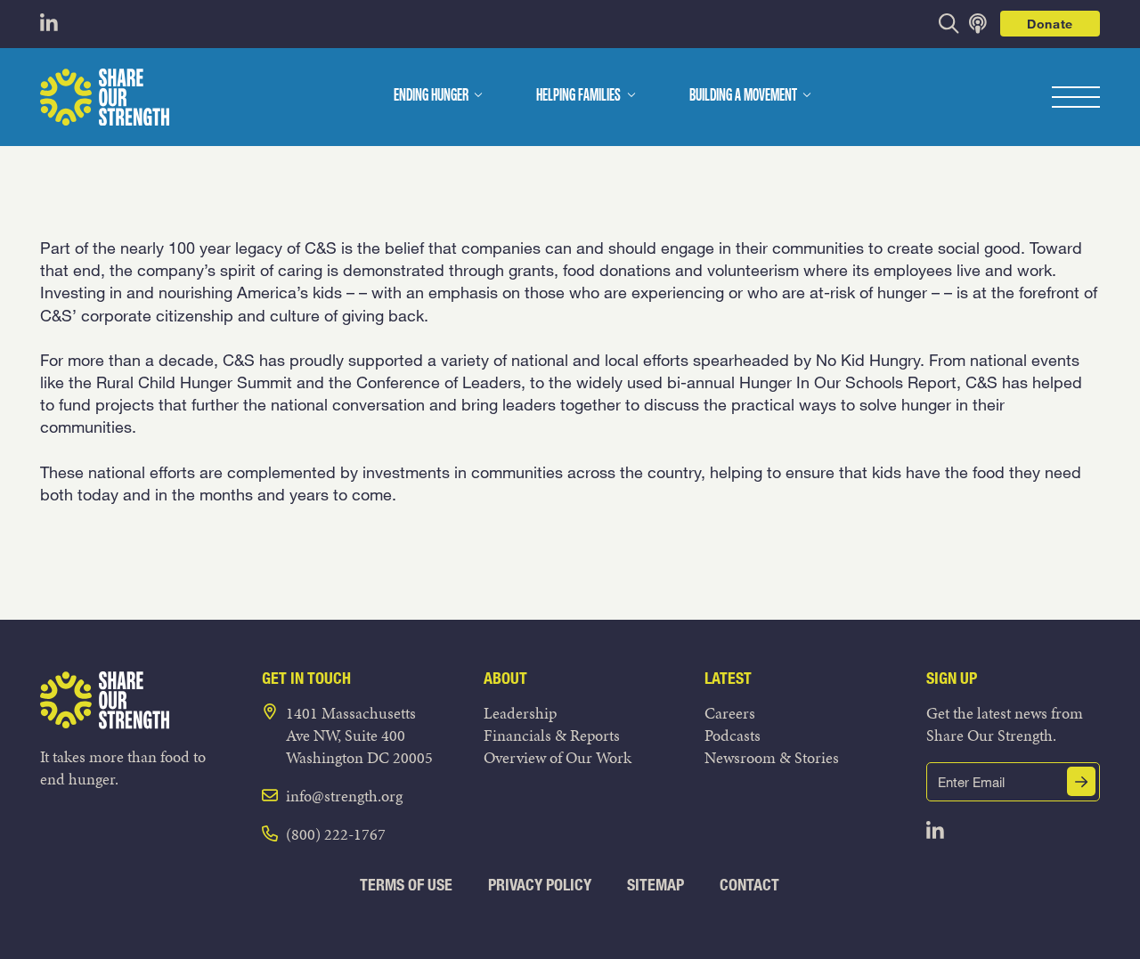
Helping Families (578, 96)
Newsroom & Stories (771, 757)
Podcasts (732, 735)
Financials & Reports (552, 735)
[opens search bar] (949, 24)
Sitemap (655, 884)
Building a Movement (743, 96)
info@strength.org (344, 795)
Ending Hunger (431, 96)
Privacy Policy (539, 884)
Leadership (520, 713)
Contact (749, 884)
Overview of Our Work (557, 757)
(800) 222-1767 (336, 834)
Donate (1050, 23)
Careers (729, 713)
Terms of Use (406, 884)
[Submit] (1081, 781)
